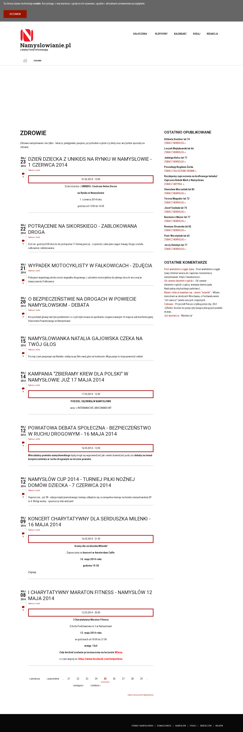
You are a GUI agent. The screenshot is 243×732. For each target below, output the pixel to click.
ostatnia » (96, 685)
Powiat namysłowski (142, 726)
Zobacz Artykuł (173, 184)
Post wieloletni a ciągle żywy (179, 269)
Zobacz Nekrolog (174, 143)
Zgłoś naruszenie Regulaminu (141, 695)
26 (114, 678)
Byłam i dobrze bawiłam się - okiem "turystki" (187, 292)
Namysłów (180, 726)
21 (69, 678)
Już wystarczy (171, 315)
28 (132, 678)
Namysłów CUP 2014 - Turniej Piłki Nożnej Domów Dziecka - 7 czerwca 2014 (81, 482)
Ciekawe (168, 304)
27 (123, 678)
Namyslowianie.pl (45, 45)
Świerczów (206, 726)
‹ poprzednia (52, 678)
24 (96, 678)
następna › (78, 685)
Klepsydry (161, 33)
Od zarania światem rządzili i (179, 280)
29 (141, 678)
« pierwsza (34, 678)
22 (78, 678)
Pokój (193, 726)
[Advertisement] (121, 92)
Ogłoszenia (140, 33)
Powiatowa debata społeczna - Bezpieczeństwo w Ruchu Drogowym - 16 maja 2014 (89, 431)
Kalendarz (180, 33)
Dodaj (196, 33)
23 (87, 678)
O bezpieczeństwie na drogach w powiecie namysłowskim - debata (82, 302)
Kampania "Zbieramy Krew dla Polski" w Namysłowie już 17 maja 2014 (78, 377)
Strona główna (25, 60)
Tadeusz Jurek (34, 170)
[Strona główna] (26, 35)
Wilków (219, 726)
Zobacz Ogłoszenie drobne (179, 170)
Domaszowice (164, 726)
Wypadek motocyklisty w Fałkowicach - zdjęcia (90, 265)
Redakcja (212, 33)
